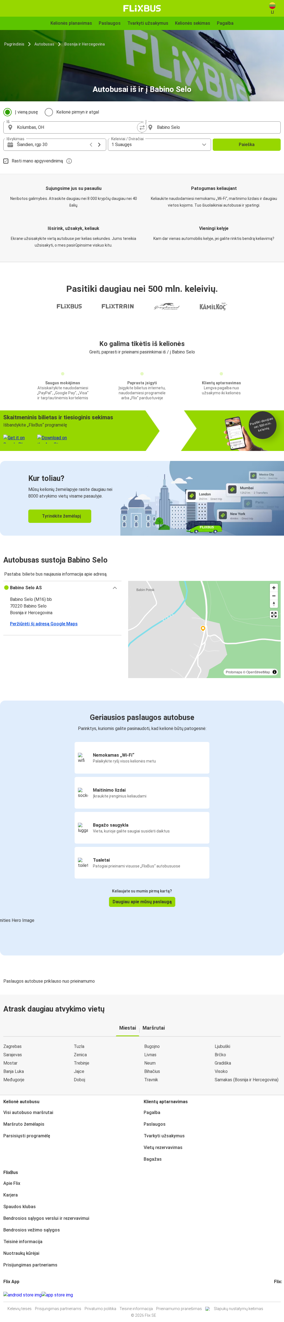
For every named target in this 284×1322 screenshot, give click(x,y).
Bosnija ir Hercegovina (84, 44)
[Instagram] (276, 1295)
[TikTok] (283, 1295)
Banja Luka (13, 1071)
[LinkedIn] (280, 1295)
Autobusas (44, 44)
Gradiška (223, 1063)
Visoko (221, 1071)
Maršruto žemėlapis (23, 1124)
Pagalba (152, 1112)
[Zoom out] (274, 596)
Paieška (247, 144)
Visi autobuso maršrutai (28, 1112)
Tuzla (79, 1046)
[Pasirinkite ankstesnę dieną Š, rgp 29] (91, 144)
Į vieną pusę (26, 112)
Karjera (10, 1195)
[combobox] (77, 127)
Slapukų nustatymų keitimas (238, 1308)
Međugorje (13, 1079)
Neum (150, 1063)
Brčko (220, 1054)
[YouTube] (278, 1295)
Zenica (80, 1054)
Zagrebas (12, 1046)
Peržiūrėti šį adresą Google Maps (44, 623)
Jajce (79, 1071)
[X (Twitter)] (281, 1295)
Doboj (79, 1079)
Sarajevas (12, 1054)
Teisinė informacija (22, 1241)
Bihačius (152, 1071)
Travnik (151, 1079)
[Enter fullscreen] (274, 615)
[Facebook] (275, 1295)
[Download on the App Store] (57, 1295)
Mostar (10, 1063)
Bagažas (153, 1159)
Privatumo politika (100, 1308)
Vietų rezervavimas (163, 1147)
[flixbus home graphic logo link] (142, 8)
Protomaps (234, 671)
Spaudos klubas (19, 1206)
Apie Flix (11, 1183)
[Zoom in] (274, 588)
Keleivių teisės (19, 1308)
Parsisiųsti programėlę (26, 1135)
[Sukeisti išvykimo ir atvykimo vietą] (142, 127)
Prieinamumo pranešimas (179, 1308)
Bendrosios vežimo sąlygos (31, 1230)
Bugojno (152, 1046)
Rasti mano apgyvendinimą (37, 161)
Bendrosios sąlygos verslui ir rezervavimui (46, 1218)
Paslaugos (155, 1124)
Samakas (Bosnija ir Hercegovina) (246, 1079)
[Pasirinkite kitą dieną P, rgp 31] (99, 144)
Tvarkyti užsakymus (164, 1135)
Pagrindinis (14, 44)
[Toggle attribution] (274, 672)
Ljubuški (222, 1046)
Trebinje (81, 1063)
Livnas (150, 1054)
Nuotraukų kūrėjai (21, 1253)
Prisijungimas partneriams (30, 1265)
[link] (142, 498)
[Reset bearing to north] (274, 604)
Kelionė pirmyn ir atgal (77, 112)
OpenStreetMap (258, 671)
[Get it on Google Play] (22, 1295)
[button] (62, 587)
